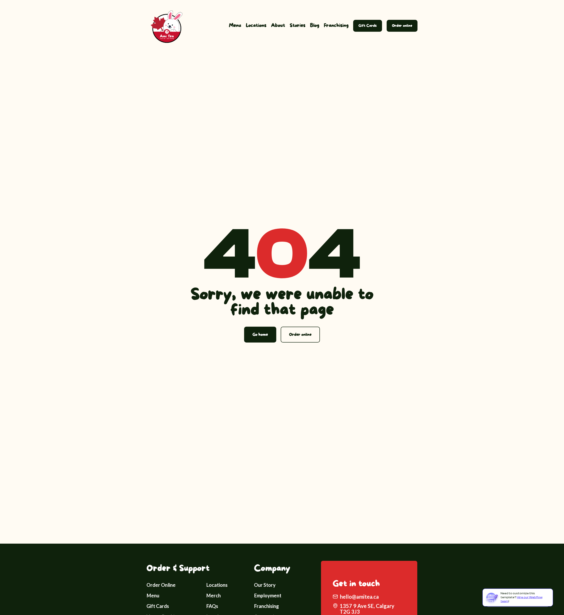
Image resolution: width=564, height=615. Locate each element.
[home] (165, 25)
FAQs (212, 606)
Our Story (265, 585)
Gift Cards (367, 26)
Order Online (161, 585)
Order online (402, 26)
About (278, 25)
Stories (297, 25)
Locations (256, 25)
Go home (260, 334)
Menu (235, 25)
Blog (314, 25)
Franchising (336, 25)
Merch (213, 595)
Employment (267, 595)
